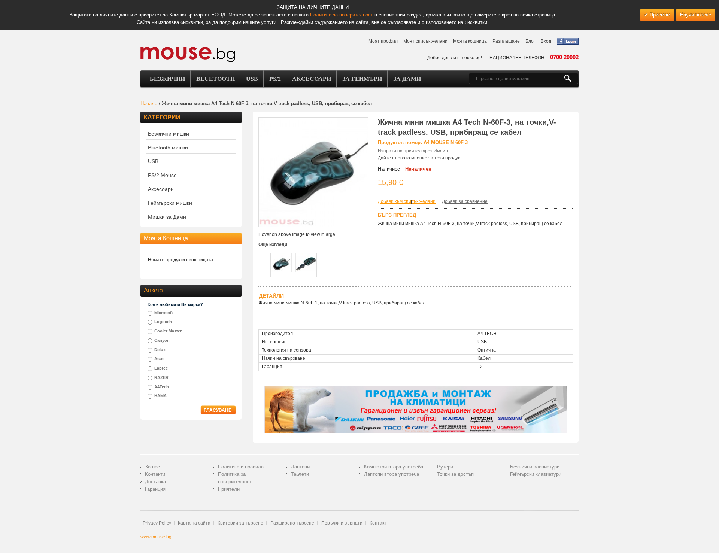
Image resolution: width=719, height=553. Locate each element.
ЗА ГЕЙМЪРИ (362, 79)
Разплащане (506, 41)
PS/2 (275, 79)
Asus (159, 358)
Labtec (161, 368)
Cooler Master (168, 331)
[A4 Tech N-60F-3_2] (305, 262)
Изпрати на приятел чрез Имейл (413, 151)
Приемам (659, 15)
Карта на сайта (194, 523)
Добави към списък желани (407, 201)
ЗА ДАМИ (407, 79)
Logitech (163, 321)
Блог (530, 41)
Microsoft (163, 312)
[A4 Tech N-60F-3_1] (281, 262)
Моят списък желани (425, 41)
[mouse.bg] (187, 54)
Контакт (378, 523)
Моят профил (383, 41)
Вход (546, 41)
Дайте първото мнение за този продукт (420, 158)
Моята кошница (470, 41)
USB (252, 79)
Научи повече (695, 15)
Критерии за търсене (240, 523)
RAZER (161, 377)
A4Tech (161, 387)
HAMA (160, 396)
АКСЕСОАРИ (311, 79)
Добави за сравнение (465, 201)
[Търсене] (571, 78)
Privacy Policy (157, 523)
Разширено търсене (292, 523)
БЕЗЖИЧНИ (167, 79)
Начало (148, 103)
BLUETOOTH (215, 79)
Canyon (162, 340)
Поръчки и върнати (341, 523)
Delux (160, 349)
